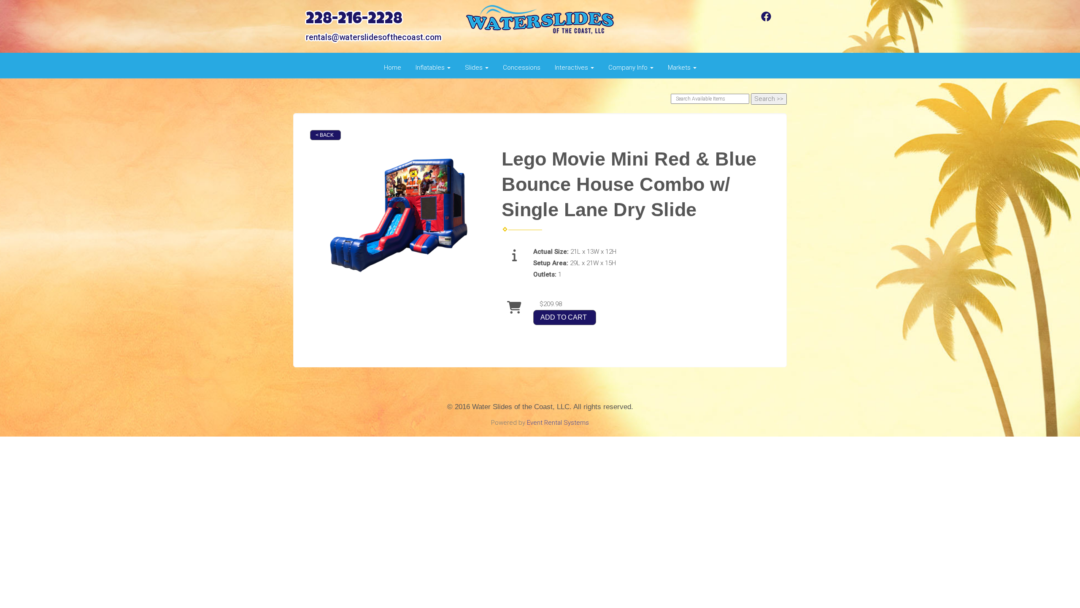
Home (392, 67)
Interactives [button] (572, 67)
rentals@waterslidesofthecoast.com (373, 37)
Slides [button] (474, 67)
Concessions (521, 67)
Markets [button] (680, 67)
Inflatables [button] (431, 67)
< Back (325, 135)
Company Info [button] (628, 67)
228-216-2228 (354, 20)
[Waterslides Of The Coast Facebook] (766, 19)
